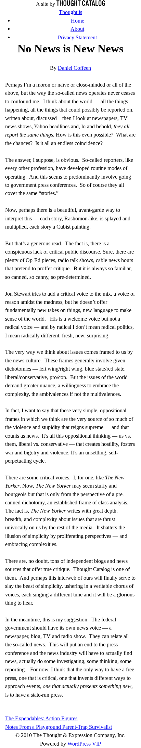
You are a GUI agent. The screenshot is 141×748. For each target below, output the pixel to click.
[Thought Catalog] (80, 4)
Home (77, 20)
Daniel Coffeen (74, 68)
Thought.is (70, 12)
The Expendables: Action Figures (41, 718)
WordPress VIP (84, 743)
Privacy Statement (77, 37)
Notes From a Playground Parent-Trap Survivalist (58, 727)
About (77, 29)
